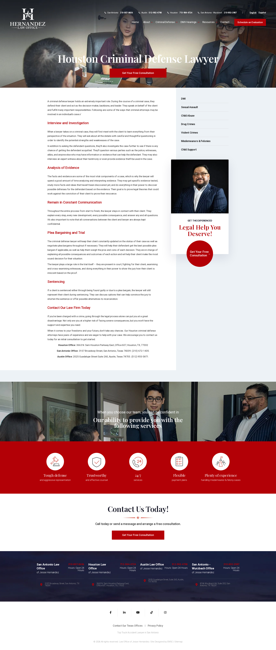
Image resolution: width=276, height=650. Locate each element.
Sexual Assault (189, 107)
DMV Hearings (189, 22)
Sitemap (179, 641)
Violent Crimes (189, 132)
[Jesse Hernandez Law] (27, 18)
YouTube (138, 613)
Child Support (189, 149)
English (253, 12)
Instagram (165, 613)
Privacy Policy (155, 625)
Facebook (111, 613)
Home (135, 22)
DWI (183, 98)
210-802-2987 (230, 13)
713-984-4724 (185, 13)
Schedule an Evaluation (250, 22)
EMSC (170, 641)
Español (262, 12)
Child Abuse (187, 115)
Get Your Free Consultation (138, 72)
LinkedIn (124, 613)
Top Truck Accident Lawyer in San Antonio (138, 632)
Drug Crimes (188, 124)
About (146, 22)
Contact (224, 22)
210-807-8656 (126, 13)
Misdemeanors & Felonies (195, 141)
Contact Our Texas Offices (128, 625)
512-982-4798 (155, 13)
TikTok (152, 613)
